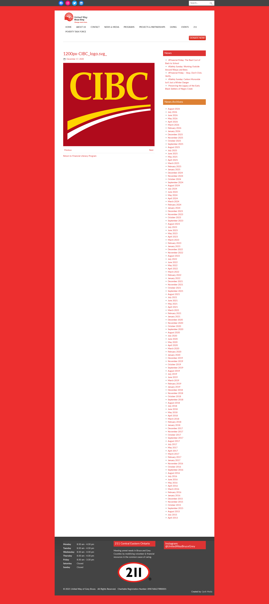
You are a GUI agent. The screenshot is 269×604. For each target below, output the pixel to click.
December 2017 (175, 428)
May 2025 (173, 157)
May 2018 (173, 412)
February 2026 (174, 128)
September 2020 (175, 329)
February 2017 (174, 457)
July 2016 (172, 476)
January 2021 (174, 317)
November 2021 (175, 285)
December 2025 (175, 135)
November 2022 (175, 253)
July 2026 (172, 112)
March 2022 (173, 272)
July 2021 (172, 297)
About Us (81, 27)
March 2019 (173, 380)
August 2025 (174, 147)
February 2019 (174, 384)
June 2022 (173, 262)
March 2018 (173, 419)
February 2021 (174, 313)
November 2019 (175, 361)
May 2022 (173, 265)
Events (185, 27)
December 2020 (175, 320)
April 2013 (173, 518)
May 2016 (173, 483)
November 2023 (175, 214)
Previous (68, 150)
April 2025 (173, 160)
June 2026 (173, 115)
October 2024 (174, 179)
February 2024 (174, 205)
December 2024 (175, 173)
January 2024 (174, 208)
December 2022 (175, 249)
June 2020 (173, 339)
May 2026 (173, 119)
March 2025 (173, 163)
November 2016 (175, 464)
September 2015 (175, 508)
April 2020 (173, 345)
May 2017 (173, 448)
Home (68, 27)
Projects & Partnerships (152, 27)
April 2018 (173, 416)
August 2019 (174, 371)
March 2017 (173, 454)
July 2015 (172, 515)
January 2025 (174, 170)
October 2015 (174, 505)
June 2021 (173, 301)
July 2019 (172, 374)
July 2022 (172, 259)
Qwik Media (207, 592)
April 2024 (173, 198)
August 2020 (174, 333)
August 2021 (174, 294)
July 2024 (172, 189)
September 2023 (175, 221)
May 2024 (173, 195)
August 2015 (174, 512)
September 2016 (175, 470)
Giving (173, 27)
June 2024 (173, 192)
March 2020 (173, 349)
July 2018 (172, 406)
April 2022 (173, 269)
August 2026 (174, 109)
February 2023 (174, 243)
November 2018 (175, 393)
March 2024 (173, 202)
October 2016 (174, 467)
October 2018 (174, 396)
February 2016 (174, 492)
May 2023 (173, 233)
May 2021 (173, 304)
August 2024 (174, 186)
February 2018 (174, 422)
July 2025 (172, 151)
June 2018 (173, 409)
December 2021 (175, 281)
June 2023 (173, 230)
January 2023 (174, 246)
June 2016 (173, 480)
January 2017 (174, 460)
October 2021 (174, 288)
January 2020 (174, 355)
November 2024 (175, 176)
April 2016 (173, 486)
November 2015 (175, 502)
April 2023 (173, 237)
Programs (129, 27)
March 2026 (173, 125)
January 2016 (174, 496)
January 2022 (174, 278)
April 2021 (173, 307)
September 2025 (175, 144)
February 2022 (174, 275)
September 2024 (175, 182)
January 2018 (174, 425)
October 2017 (174, 435)
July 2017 (172, 444)
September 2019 (175, 368)
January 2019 (174, 387)
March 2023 (173, 240)
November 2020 (175, 323)
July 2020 (172, 336)
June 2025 (173, 154)
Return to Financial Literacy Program (79, 156)
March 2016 (173, 489)
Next (151, 150)
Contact (95, 27)
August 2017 (174, 441)
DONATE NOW (197, 38)
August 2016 (174, 473)
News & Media (111, 27)
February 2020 (174, 352)
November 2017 (175, 432)
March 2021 (173, 310)
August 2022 (174, 256)
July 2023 (172, 227)
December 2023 (175, 211)
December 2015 (175, 499)
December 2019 (175, 358)
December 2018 (175, 390)
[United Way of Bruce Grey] (79, 22)
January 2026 (174, 131)
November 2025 (175, 138)
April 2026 (173, 122)
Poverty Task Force (75, 32)
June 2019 (173, 377)
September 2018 (175, 400)
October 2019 (174, 365)
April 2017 (173, 451)
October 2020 (174, 326)
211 (195, 27)
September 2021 (175, 291)
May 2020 (173, 342)
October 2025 (174, 141)
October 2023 (174, 218)
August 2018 (174, 403)
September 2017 (175, 438)
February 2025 (174, 167)
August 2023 (174, 224)
